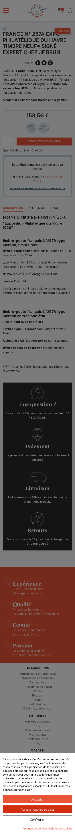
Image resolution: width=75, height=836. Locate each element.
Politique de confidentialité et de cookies (47, 828)
